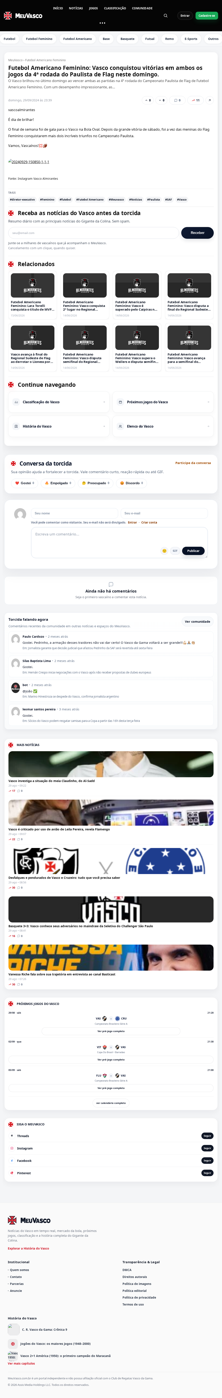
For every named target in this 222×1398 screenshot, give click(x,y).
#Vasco (182, 199)
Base (106, 39)
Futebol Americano (77, 39)
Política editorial (134, 1291)
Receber (197, 233)
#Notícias (135, 199)
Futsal (149, 39)
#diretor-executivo (22, 199)
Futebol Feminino (39, 39)
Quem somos (19, 1270)
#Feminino (47, 199)
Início (58, 8)
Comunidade (142, 8)
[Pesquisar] (166, 16)
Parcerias (17, 1284)
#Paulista (153, 199)
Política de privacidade (139, 1297)
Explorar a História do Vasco (28, 1248)
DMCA (126, 1270)
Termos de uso (133, 1304)
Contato (16, 1277)
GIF (175, 551)
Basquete (127, 39)
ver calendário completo (111, 1103)
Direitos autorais (134, 1277)
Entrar (185, 16)
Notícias (76, 8)
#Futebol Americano (90, 199)
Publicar (193, 551)
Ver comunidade (197, 621)
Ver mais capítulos (21, 1363)
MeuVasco (15, 60)
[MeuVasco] (23, 16)
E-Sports (191, 39)
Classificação (115, 8)
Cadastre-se (207, 16)
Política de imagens (136, 1284)
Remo (169, 39)
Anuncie (16, 1291)
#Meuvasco (116, 199)
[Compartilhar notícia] (210, 100)
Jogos (93, 8)
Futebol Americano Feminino (45, 60)
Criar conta (149, 522)
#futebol (65, 199)
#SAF (168, 199)
